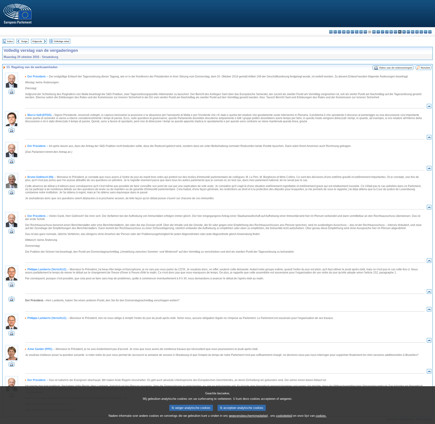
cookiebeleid (284, 415)
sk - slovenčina (417, 32)
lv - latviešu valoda (382, 32)
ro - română (412, 32)
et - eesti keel (352, 32)
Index (10, 41)
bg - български (331, 32)
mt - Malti (395, 32)
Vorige (24, 41)
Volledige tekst (61, 41)
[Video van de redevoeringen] (11, 93)
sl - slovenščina (421, 32)
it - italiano (378, 32)
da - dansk (344, 32)
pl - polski (404, 32)
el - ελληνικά (356, 32)
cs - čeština (339, 32)
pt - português (408, 32)
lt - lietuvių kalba (387, 32)
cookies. (321, 415)
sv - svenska (430, 32)
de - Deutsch (348, 32)
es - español (335, 32)
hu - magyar (391, 32)
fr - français (365, 32)
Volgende (37, 41)
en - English (361, 32)
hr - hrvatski (374, 32)
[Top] (429, 107)
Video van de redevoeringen (395, 67)
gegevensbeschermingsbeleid (248, 415)
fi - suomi (425, 32)
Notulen (425, 67)
